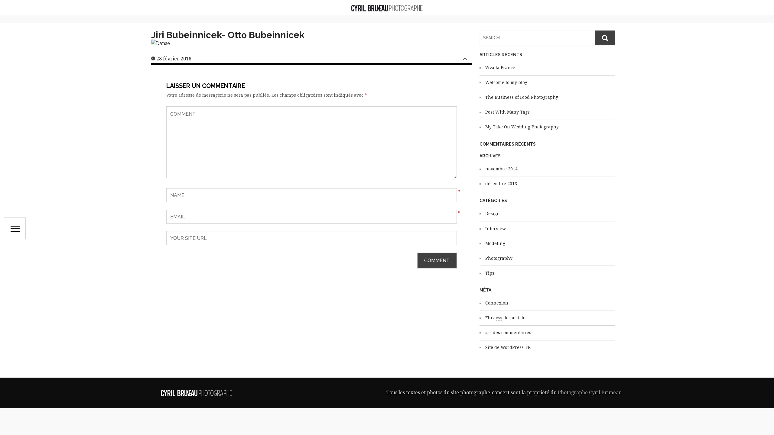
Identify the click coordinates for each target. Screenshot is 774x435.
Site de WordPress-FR (508, 347)
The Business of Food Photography (521, 97)
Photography (498, 258)
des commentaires (508, 332)
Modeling (495, 243)
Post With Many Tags (507, 112)
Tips (489, 273)
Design (492, 213)
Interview (495, 228)
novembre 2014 (501, 168)
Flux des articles (506, 317)
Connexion (496, 303)
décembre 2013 (501, 183)
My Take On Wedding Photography (522, 126)
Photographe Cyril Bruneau (590, 392)
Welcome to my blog (506, 82)
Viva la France (500, 67)
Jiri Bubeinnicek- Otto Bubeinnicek (227, 35)
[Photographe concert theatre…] (387, 7)
